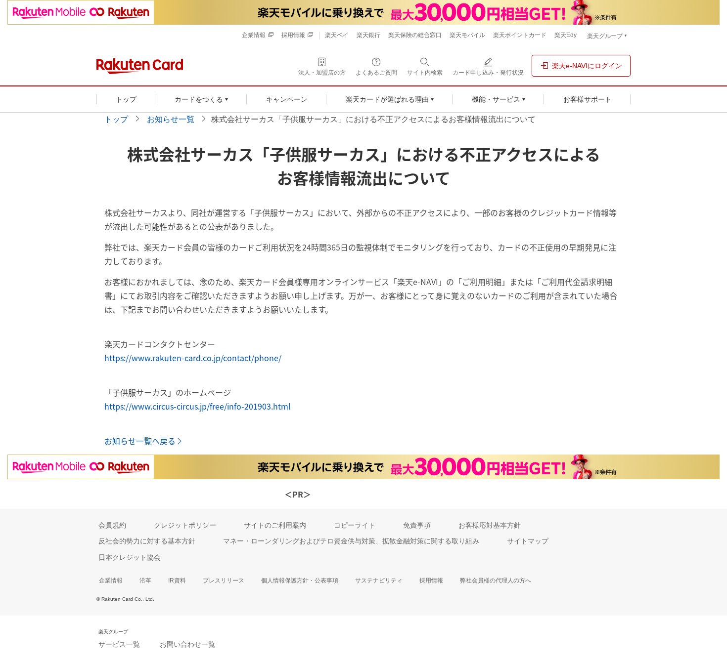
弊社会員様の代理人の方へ (495, 580)
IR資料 (177, 580)
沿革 (145, 580)
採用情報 (431, 580)
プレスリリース (223, 580)
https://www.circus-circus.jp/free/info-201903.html (197, 406)
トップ (116, 119)
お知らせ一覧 (170, 119)
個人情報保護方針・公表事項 (299, 580)
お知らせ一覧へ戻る (140, 441)
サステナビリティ (379, 580)
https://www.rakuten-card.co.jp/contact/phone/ (192, 358)
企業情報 (111, 580)
